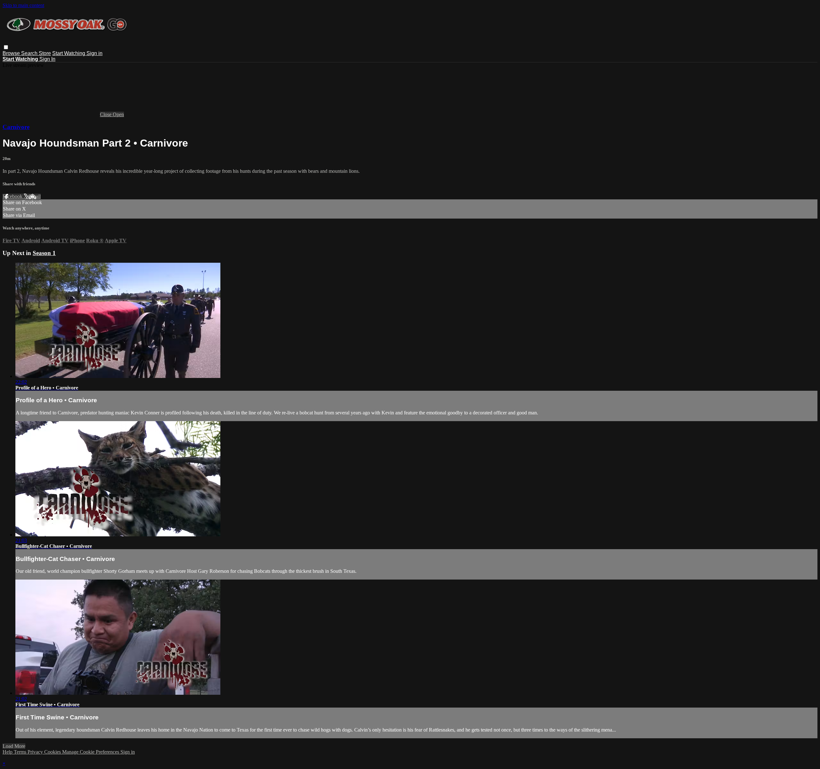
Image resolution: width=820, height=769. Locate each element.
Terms (21, 752)
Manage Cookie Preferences (91, 752)
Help (8, 752)
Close (106, 114)
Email (35, 196)
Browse (12, 53)
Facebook (13, 196)
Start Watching (69, 53)
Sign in (94, 53)
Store (45, 53)
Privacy (36, 752)
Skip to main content (23, 5)
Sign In (47, 59)
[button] (6, 47)
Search (30, 53)
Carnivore (16, 127)
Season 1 (44, 253)
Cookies (53, 752)
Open (118, 114)
